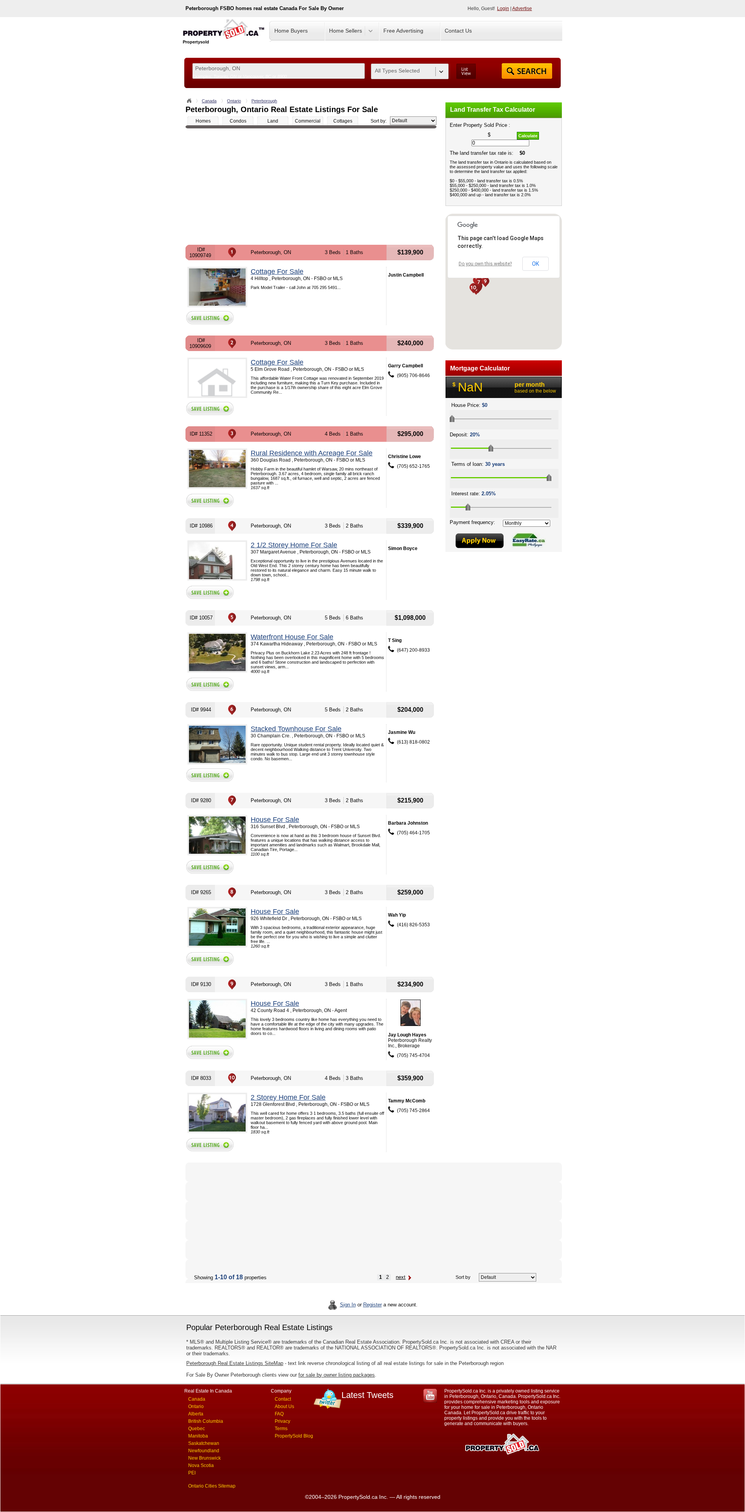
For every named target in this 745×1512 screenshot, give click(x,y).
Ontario (234, 101)
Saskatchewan (203, 1443)
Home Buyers (291, 31)
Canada (209, 101)
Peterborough (264, 101)
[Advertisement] (311, 186)
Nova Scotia (201, 1465)
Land (272, 121)
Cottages (342, 121)
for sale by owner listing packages (336, 1375)
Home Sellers (345, 31)
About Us (284, 1406)
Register (372, 1305)
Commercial (308, 121)
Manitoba (198, 1436)
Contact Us (458, 31)
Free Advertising (403, 31)
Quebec (196, 1428)
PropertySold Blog (294, 1436)
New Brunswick (204, 1458)
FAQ (279, 1414)
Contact (283, 1399)
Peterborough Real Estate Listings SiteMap (234, 1363)
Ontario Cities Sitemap (212, 1486)
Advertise (522, 8)
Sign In (348, 1305)
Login (503, 8)
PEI (192, 1473)
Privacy (282, 1421)
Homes (203, 121)
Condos (238, 121)
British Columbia (205, 1421)
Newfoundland (203, 1450)
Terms (281, 1428)
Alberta (195, 1414)
